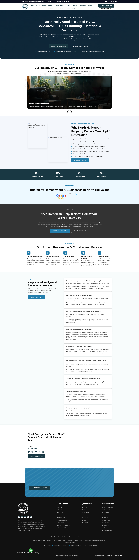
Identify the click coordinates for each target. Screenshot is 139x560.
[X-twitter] (113, 1)
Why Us (38, 5)
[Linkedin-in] (43, 452)
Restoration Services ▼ (48, 5)
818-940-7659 (32, 448)
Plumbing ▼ (75, 5)
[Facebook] (106, 1)
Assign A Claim (59, 8)
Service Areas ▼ (60, 5)
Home (32, 5)
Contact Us (67, 8)
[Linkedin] (111, 1)
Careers (90, 5)
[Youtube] (116, 1)
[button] (67, 111)
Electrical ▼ (83, 5)
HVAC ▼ (68, 5)
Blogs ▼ (74, 8)
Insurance (50, 8)
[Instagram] (108, 1)
